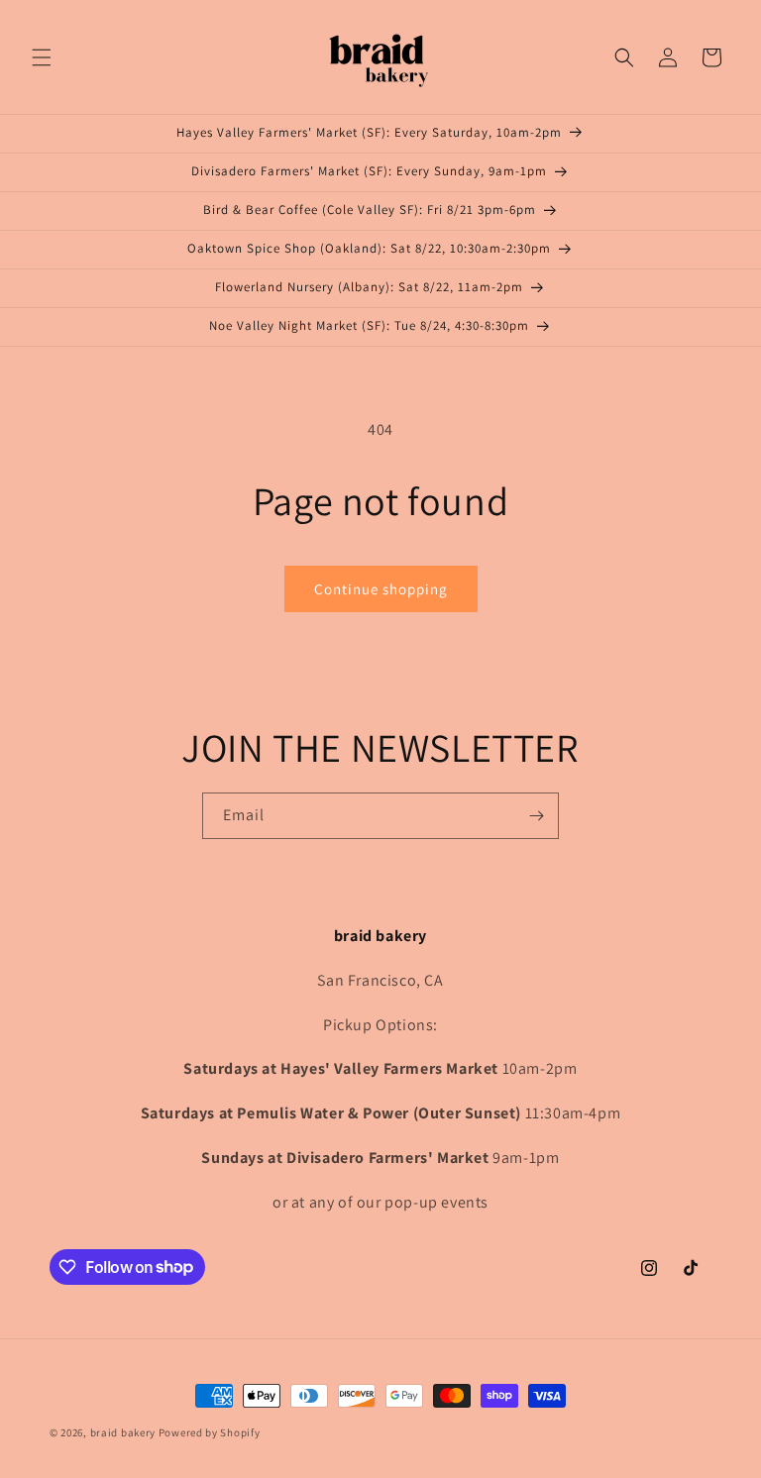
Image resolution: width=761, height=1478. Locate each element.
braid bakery (123, 1432)
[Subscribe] (536, 815)
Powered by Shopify (210, 1432)
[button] (41, 57)
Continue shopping (381, 589)
